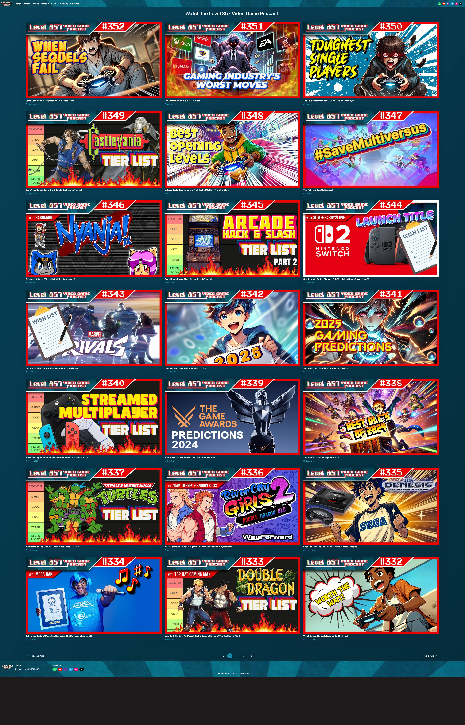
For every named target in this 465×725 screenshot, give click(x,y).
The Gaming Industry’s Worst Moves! (182, 100)
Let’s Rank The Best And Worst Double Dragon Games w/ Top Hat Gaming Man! (202, 636)
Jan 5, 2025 (310, 372)
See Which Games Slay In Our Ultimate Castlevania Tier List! (54, 190)
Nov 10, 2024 (33, 639)
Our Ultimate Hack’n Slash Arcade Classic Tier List (188, 279)
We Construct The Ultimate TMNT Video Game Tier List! (52, 546)
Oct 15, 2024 (310, 639)
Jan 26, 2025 (310, 282)
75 (250, 655)
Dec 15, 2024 (171, 461)
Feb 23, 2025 (171, 193)
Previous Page (36, 656)
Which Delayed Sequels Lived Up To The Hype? (325, 636)
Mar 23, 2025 (33, 104)
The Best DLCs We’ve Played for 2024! (321, 457)
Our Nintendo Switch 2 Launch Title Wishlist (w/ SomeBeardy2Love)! (336, 279)
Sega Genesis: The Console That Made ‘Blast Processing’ (330, 546)
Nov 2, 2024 (171, 639)
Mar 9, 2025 (310, 104)
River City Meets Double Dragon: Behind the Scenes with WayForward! (198, 546)
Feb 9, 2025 (32, 282)
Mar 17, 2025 (171, 104)
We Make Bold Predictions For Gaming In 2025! (325, 368)
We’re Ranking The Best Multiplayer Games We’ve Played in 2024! (57, 457)
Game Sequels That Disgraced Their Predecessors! (50, 100)
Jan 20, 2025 (32, 372)
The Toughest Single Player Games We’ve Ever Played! (329, 100)
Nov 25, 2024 (172, 550)
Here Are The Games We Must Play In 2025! (185, 368)
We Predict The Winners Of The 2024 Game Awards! (190, 457)
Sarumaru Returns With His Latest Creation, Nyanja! (50, 279)
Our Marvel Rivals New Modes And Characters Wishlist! (52, 368)
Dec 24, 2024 (33, 461)
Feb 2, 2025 (171, 282)
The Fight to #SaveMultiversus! (318, 190)
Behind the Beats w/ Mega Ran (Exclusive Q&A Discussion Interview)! (59, 636)
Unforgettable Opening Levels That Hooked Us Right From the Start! (197, 190)
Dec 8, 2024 (310, 461)
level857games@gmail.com (27, 669)
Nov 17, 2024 (310, 550)
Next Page (430, 656)
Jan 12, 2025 (171, 372)
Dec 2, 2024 (32, 550)
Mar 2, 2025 (32, 193)
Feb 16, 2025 (310, 193)
